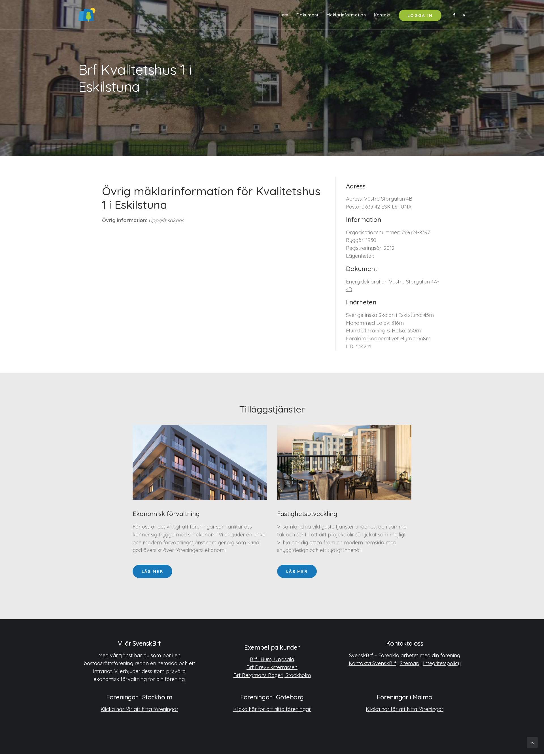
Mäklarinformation (346, 15)
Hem (283, 15)
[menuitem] (283, 14)
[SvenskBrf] (86, 15)
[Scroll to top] (532, 742)
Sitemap (409, 663)
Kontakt (382, 15)
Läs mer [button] (152, 571)
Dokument (307, 15)
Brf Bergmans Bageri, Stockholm (272, 675)
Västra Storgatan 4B (388, 199)
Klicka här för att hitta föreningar (139, 709)
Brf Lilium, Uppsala (272, 659)
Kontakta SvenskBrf (372, 663)
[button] (455, 14)
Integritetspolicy (442, 663)
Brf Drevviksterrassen (272, 667)
